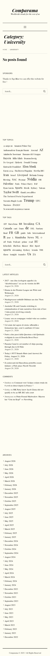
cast (15, 228)
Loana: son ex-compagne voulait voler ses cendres (25, 318)
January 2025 (10, 537)
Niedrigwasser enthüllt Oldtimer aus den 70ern (24, 299)
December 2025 (11, 493)
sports (7, 249)
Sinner (25, 245)
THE (41, 250)
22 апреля (8, 146)
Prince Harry (27, 183)
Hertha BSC (39, 170)
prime (24, 241)
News (30, 237)
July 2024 (9, 561)
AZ (41, 150)
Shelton (16, 245)
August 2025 (10, 509)
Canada (7, 228)
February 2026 (11, 485)
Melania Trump (36, 175)
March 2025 (10, 529)
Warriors (7, 205)
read (31, 241)
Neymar (22, 179)
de (27, 228)
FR (11, 232)
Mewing (6, 179)
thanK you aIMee (28, 192)
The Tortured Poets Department (18, 196)
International (39, 233)
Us (29, 254)
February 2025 (11, 533)
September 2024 (11, 553)
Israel (13, 175)
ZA (34, 254)
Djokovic (18, 162)
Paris (17, 183)
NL (37, 237)
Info (29, 233)
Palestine (8, 183)
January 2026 (10, 489)
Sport (37, 245)
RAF (36, 183)
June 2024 (9, 565)
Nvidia (32, 179)
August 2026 (10, 461)
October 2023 (10, 597)
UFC (38, 200)
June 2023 (9, 613)
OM (39, 179)
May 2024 (9, 569)
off (4, 241)
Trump (29, 200)
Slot (31, 245)
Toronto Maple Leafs (12, 201)
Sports (18, 187)
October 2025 (10, 501)
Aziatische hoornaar (12, 154)
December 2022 (11, 637)
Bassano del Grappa (31, 154)
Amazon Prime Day (22, 146)
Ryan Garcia (8, 188)
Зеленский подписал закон (16, 209)
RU (36, 241)
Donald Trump (30, 162)
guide (23, 233)
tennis (35, 249)
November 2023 (11, 593)
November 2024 (11, 545)
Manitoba (20, 237)
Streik (26, 188)
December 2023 (11, 589)
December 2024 (11, 541)
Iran (6, 175)
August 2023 (10, 605)
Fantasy (39, 228)
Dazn (21, 228)
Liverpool (22, 175)
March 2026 (10, 481)
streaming (17, 250)
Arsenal (34, 150)
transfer (22, 254)
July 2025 (9, 513)
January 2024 (10, 585)
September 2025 (11, 505)
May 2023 (9, 617)
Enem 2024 (8, 170)
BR (20, 223)
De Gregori (8, 162)
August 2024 (10, 557)
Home (5, 49)
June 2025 (9, 517)
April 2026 (9, 477)
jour (9, 237)
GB (17, 232)
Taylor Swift (11, 192)
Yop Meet (15, 78)
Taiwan (42, 188)
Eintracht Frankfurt (12, 166)
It (4, 237)
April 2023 (9, 621)
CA (38, 223)
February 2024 (11, 581)
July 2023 (9, 609)
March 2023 (10, 625)
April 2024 (9, 573)
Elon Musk (29, 166)
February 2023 (11, 629)
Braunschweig (30, 158)
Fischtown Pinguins (23, 170)
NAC (14, 179)
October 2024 (10, 549)
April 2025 (9, 525)
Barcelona (12, 224)
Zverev (16, 204)
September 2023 (11, 601)
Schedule (7, 245)
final (5, 233)
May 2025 (9, 521)
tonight (13, 254)
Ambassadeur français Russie (16, 150)
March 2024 (10, 577)
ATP (5, 224)
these (5, 254)
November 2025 (11, 497)
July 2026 (9, 465)
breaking (29, 223)
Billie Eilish (17, 158)
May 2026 (9, 473)
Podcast (16, 241)
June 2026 (9, 469)
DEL (32, 228)
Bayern (7, 158)
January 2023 (10, 633)
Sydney (34, 188)
